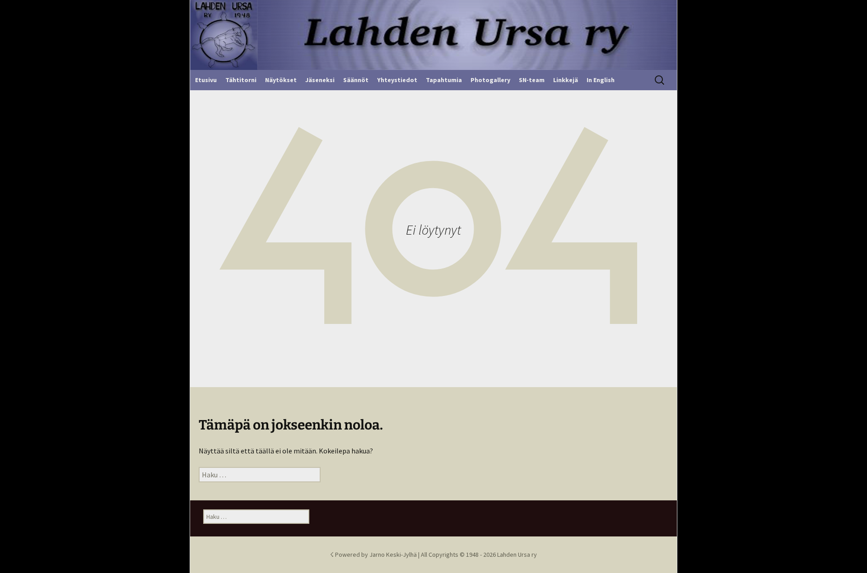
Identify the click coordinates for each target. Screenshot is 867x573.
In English (601, 80)
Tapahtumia (444, 80)
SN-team (532, 80)
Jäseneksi (320, 80)
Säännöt (355, 80)
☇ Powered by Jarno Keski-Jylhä (374, 554)
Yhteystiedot (397, 80)
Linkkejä (565, 80)
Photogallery (490, 80)
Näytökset (281, 80)
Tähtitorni (240, 80)
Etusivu (206, 80)
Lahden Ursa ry (517, 554)
